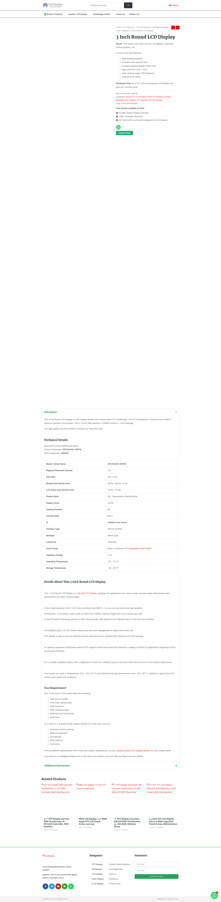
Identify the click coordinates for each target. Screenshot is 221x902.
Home (118, 27)
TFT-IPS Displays (143, 27)
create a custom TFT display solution (133, 750)
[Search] (128, 5)
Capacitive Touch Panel (140, 548)
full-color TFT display (87, 593)
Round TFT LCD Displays (136, 97)
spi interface (132, 103)
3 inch (123, 103)
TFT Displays (128, 27)
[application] (63, 14)
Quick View (58, 814)
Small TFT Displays (155, 97)
